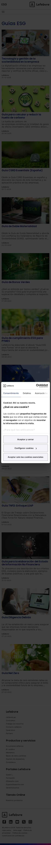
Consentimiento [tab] (11, 393)
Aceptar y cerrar (25, 439)
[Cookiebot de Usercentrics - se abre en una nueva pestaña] (36, 385)
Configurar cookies (24, 448)
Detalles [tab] (27, 393)
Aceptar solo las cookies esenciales (25, 457)
